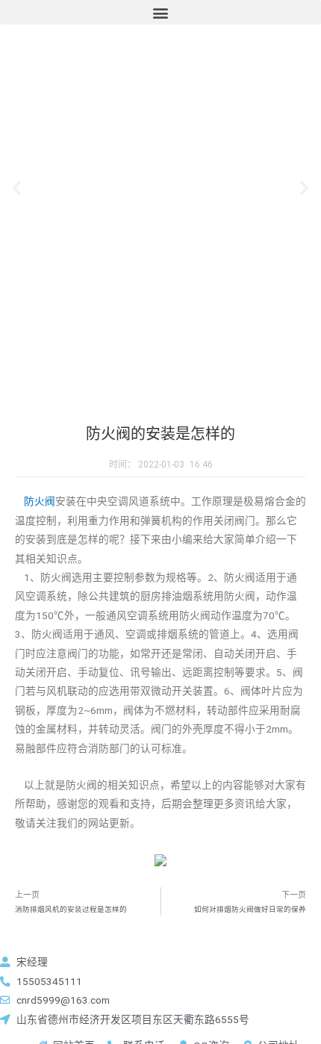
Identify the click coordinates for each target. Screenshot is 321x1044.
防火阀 (39, 501)
